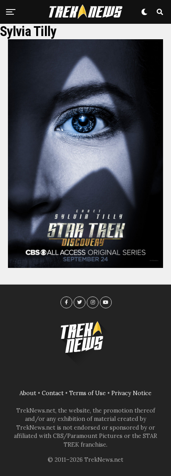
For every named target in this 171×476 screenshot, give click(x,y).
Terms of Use (87, 393)
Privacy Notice (131, 393)
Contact (53, 393)
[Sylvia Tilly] (85, 266)
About (27, 393)
